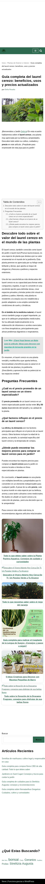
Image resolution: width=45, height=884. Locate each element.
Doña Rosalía (10, 89)
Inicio (4, 63)
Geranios (30, 859)
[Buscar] (40, 50)
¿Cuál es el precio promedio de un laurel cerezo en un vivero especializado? (23, 215)
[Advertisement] (22, 23)
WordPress (29, 881)
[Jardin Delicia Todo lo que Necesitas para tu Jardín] (4, 50)
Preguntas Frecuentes (13, 211)
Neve (4, 881)
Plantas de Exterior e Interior (18, 63)
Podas (5, 864)
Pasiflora (39, 860)
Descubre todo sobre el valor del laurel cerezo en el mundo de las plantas (22, 207)
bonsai (13, 859)
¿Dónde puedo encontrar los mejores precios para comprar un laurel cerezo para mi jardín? (24, 225)
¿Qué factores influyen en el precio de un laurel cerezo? (23, 220)
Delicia (24, 131)
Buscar (39, 740)
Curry (21, 860)
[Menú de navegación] (35, 51)
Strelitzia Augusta (21, 863)
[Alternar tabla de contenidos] (38, 202)
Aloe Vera (4, 860)
